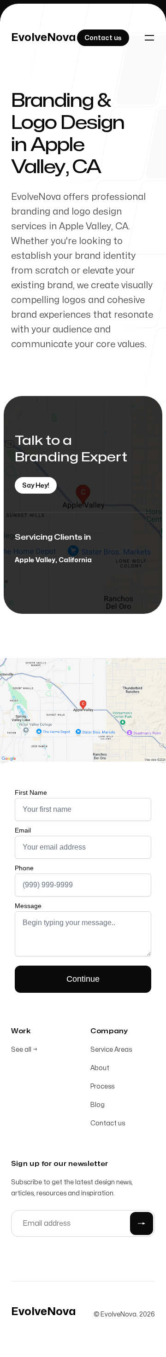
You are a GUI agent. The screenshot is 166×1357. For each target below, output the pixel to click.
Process (102, 1086)
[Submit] (141, 1223)
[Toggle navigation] (149, 38)
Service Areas (111, 1050)
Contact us (107, 1123)
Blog (97, 1105)
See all (24, 1050)
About (99, 1068)
